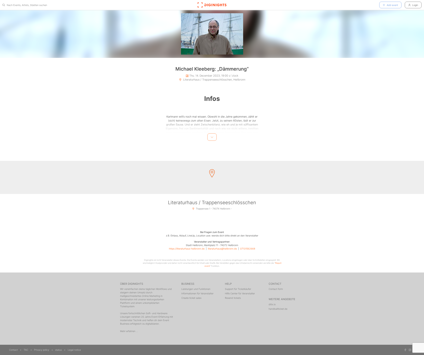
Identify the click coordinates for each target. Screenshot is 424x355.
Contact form (276, 289)
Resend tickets (233, 297)
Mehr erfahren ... (129, 331)
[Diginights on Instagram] (409, 349)
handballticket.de (278, 308)
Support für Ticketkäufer (238, 289)
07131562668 (247, 248)
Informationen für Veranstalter (197, 293)
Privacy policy (42, 349)
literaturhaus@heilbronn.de (222, 248)
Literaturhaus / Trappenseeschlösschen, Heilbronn (213, 79)
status (58, 349)
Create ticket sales (191, 297)
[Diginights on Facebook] (404, 349)
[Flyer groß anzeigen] (212, 34)
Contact (13, 349)
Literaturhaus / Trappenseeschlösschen (212, 202)
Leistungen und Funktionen (195, 289)
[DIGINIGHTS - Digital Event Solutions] (212, 5)
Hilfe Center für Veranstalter (240, 293)
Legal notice (74, 349)
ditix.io (272, 304)
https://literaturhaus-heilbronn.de (187, 248)
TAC (26, 349)
